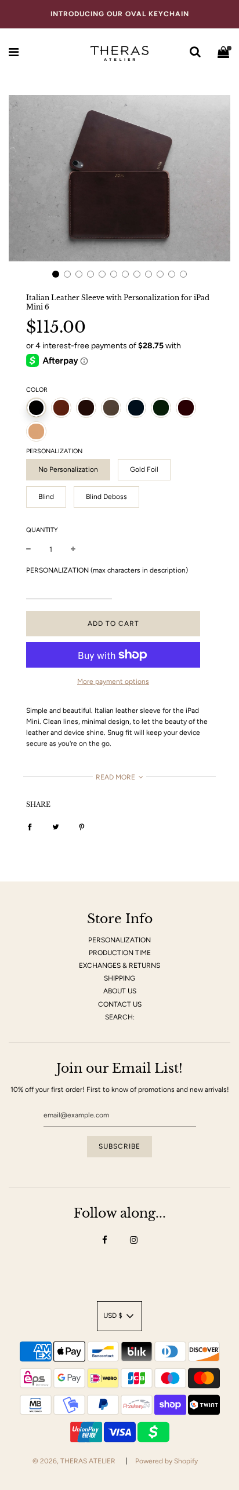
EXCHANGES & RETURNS (119, 965)
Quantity (42, 530)
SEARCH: (120, 1017)
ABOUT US (119, 991)
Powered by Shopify (166, 1461)
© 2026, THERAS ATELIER (73, 1461)
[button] (55, 274)
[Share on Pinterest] (82, 827)
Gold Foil (144, 469)
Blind (46, 497)
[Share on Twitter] (56, 827)
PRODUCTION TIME (120, 953)
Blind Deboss (106, 497)
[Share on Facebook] (29, 827)
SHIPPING (119, 978)
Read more (116, 777)
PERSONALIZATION (119, 940)
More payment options (113, 681)
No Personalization (68, 469)
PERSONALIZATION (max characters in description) (107, 570)
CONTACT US (120, 1004)
